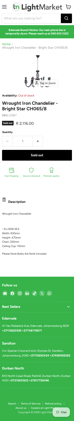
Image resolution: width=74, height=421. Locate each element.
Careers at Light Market (45, 407)
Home (6, 44)
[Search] (66, 18)
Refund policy (53, 403)
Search (12, 403)
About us (20, 407)
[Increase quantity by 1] (38, 141)
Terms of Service (30, 403)
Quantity (7, 132)
